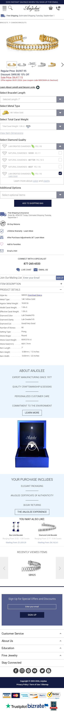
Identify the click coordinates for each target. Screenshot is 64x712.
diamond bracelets (18, 22)
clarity (46, 180)
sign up (32, 615)
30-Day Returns (13, 224)
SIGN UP (60, 278)
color (35, 180)
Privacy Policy (22, 684)
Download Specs (35, 295)
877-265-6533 (32, 263)
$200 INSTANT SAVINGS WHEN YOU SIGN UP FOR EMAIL (32, 2)
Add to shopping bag (32, 203)
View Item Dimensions (11, 133)
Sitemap (44, 684)
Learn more (12, 176)
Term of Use (35, 684)
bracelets (4, 22)
